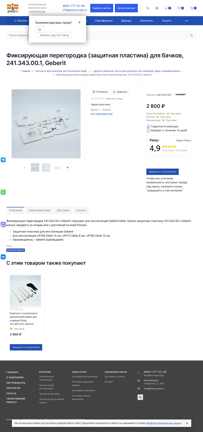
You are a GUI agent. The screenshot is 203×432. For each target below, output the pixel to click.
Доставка (63, 210)
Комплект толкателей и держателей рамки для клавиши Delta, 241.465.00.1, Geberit (23, 319)
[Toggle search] (147, 8)
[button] (101, 8)
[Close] (187, 423)
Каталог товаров (28, 20)
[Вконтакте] (140, 397)
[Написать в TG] (3, 159)
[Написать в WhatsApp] (3, 192)
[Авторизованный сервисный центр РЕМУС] (12, 8)
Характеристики (39, 210)
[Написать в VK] (3, 256)
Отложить (102, 91)
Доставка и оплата (115, 376)
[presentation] (25, 167)
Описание (15, 210)
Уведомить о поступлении (162, 171)
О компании (14, 377)
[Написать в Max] (3, 224)
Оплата (81, 210)
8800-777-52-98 (74, 5)
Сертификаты (15, 383)
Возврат (109, 381)
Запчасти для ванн (49, 394)
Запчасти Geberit (15, 250)
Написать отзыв (114, 98)
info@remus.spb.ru (75, 10)
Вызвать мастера (154, 375)
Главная (12, 372)
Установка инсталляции (85, 376)
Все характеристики (101, 113)
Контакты (13, 388)
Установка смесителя (83, 390)
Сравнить (121, 91)
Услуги (11, 393)
